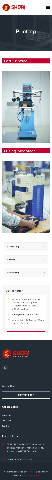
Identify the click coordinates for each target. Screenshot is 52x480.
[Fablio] (14, 7)
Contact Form (26, 394)
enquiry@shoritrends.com (25, 314)
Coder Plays (33, 475)
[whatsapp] (5, 367)
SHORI (31, 471)
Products (7, 420)
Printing (11, 259)
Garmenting (13, 272)
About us (7, 415)
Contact (6, 426)
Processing (13, 246)
